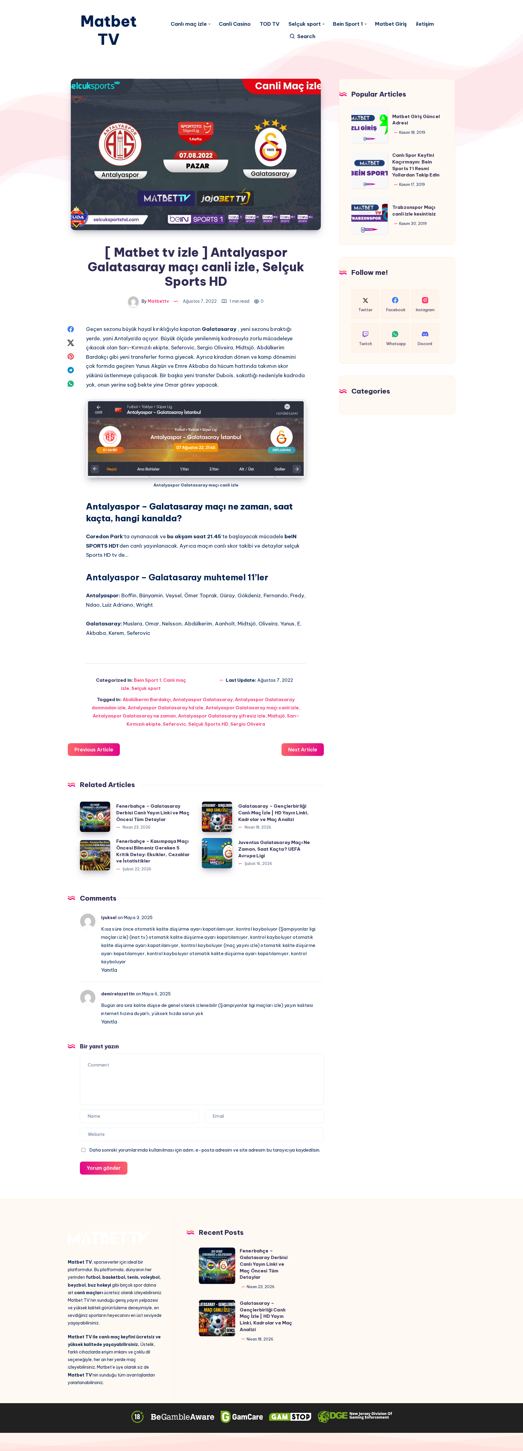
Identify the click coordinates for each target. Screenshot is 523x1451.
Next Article (302, 750)
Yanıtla (109, 970)
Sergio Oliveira (247, 724)
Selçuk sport (304, 24)
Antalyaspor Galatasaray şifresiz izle (221, 716)
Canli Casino (235, 24)
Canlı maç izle (189, 24)
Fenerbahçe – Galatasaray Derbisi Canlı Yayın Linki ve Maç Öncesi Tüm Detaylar (152, 812)
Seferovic (174, 724)
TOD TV (269, 24)
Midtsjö (276, 716)
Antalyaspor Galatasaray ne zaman (134, 716)
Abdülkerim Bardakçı (147, 699)
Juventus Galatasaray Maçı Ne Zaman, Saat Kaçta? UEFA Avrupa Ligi (274, 849)
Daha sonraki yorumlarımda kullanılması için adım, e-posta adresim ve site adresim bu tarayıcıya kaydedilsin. (204, 1150)
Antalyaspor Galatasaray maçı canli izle (252, 708)
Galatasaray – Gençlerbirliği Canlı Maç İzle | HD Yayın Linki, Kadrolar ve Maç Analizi (273, 812)
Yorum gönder (104, 1168)
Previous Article (93, 750)
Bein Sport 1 (348, 24)
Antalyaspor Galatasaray (203, 699)
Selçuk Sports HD (208, 724)
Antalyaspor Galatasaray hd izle (165, 708)
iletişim (425, 24)
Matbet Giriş (391, 24)
